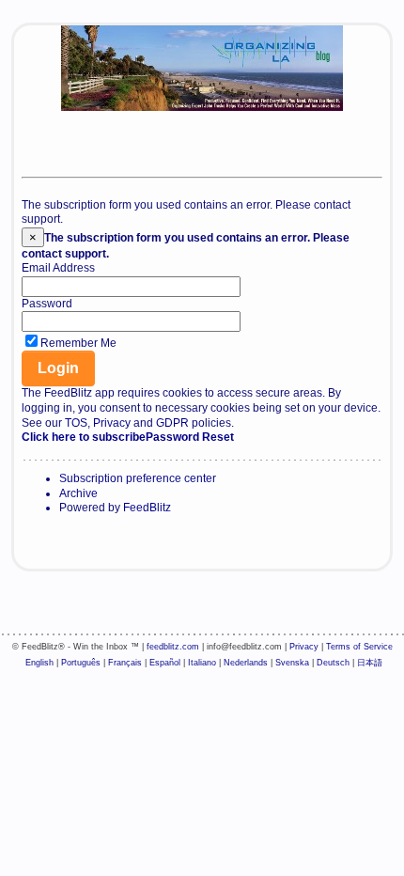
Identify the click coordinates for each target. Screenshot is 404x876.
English (39, 662)
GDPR (172, 423)
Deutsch (333, 662)
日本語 (369, 662)
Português (81, 662)
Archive (78, 493)
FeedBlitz (147, 507)
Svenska (292, 662)
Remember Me (78, 343)
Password (47, 303)
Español (164, 662)
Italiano (202, 662)
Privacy (112, 423)
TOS (76, 423)
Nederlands (246, 662)
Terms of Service (359, 646)
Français (125, 662)
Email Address (58, 267)
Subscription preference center (137, 478)
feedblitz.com (173, 646)
